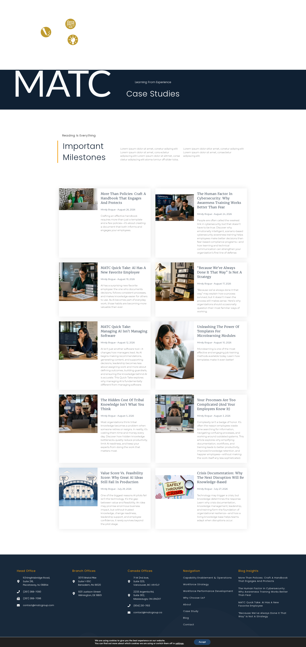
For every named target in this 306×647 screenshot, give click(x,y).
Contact (188, 624)
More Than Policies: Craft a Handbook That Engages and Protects (123, 198)
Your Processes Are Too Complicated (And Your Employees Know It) (216, 404)
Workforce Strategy (196, 584)
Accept (202, 641)
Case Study (190, 611)
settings (179, 643)
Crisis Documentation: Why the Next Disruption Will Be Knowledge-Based (220, 477)
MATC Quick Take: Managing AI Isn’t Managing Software (124, 331)
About (187, 604)
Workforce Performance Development (208, 591)
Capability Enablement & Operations (207, 577)
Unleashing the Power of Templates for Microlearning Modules (218, 331)
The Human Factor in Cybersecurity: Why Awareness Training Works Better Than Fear (263, 592)
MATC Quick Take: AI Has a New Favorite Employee (258, 604)
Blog (186, 617)
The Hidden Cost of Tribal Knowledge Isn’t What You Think (122, 404)
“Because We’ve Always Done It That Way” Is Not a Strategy (219, 272)
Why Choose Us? (194, 597)
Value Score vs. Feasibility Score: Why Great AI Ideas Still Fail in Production (122, 477)
